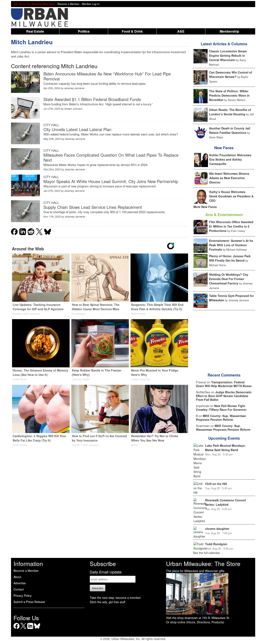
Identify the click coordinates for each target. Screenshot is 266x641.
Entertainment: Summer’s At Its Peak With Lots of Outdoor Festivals (231, 245)
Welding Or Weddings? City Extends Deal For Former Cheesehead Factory (228, 278)
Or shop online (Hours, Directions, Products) (195, 622)
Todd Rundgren (216, 544)
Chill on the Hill (216, 484)
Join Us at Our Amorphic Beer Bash (34, 4)
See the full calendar (206, 553)
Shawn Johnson (73, 108)
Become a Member (26, 570)
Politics (84, 31)
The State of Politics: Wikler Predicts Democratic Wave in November (229, 95)
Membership (229, 31)
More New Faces (205, 207)
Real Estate (35, 31)
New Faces (224, 147)
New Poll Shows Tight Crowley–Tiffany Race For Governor (221, 408)
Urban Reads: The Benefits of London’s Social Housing (230, 112)
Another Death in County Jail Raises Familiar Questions (229, 130)
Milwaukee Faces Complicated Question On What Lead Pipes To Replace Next (111, 157)
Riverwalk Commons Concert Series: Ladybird (225, 502)
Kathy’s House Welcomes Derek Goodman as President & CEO (231, 196)
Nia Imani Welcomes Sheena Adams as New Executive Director (229, 177)
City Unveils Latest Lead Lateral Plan (77, 129)
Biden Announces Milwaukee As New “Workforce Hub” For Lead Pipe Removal (107, 76)
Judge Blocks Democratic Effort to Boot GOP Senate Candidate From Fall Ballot (224, 396)
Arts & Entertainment (224, 214)
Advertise (20, 583)
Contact (19, 589)
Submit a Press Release (29, 602)
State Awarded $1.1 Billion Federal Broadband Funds (92, 99)
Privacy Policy (23, 595)
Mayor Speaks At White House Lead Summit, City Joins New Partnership (110, 181)
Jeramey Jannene (74, 88)
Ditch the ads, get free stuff (107, 602)
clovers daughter (217, 529)
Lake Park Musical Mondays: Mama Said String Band (225, 447)
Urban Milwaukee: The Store (203, 563)
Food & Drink (132, 31)
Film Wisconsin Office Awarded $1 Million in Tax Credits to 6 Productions (231, 226)
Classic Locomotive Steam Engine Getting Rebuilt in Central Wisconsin (228, 55)
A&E (181, 31)
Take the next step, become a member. (115, 597)
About (17, 577)
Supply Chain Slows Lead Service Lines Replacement (92, 207)
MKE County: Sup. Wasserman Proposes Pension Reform (221, 418)
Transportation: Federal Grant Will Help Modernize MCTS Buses (224, 384)
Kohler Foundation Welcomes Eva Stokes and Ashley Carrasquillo (230, 159)
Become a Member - (70, 4)
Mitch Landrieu (32, 42)
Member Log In (91, 4)
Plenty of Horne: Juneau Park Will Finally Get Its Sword (230, 258)
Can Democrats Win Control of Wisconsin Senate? (230, 74)
